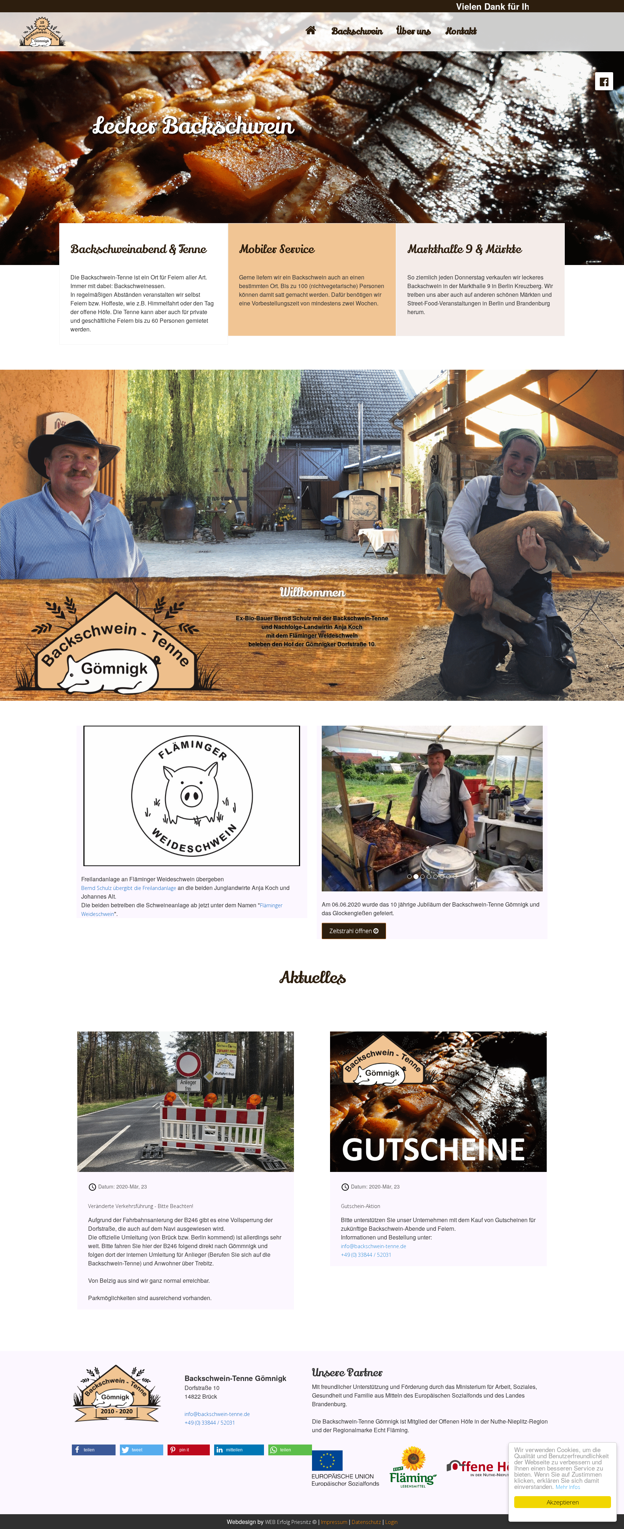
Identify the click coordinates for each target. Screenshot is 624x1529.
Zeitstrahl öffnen (351, 931)
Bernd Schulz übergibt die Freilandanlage (128, 888)
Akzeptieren (563, 1502)
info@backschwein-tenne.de (373, 1246)
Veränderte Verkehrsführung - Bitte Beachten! (140, 1206)
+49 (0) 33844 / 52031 (366, 1254)
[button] (94, 1450)
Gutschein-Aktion (360, 1206)
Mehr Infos (568, 1487)
